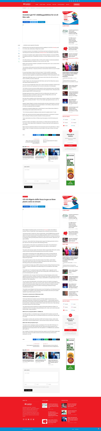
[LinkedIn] (19, 53)
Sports (67, 4)
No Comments (30, 19)
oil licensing (54, 47)
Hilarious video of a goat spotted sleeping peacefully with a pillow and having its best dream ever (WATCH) (32, 142)
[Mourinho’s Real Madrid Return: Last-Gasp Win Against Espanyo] (28, 152)
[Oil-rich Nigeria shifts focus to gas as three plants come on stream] (41, 218)
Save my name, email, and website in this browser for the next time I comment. (37, 183)
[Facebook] (19, 48)
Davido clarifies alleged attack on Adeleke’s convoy (73, 87)
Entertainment (61, 4)
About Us (23, 1)
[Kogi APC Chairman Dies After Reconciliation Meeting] (41, 152)
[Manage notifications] (98, 429)
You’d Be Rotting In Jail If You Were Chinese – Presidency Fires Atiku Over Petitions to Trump (73, 109)
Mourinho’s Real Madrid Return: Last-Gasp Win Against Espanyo (28, 157)
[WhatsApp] (19, 61)
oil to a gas (46, 229)
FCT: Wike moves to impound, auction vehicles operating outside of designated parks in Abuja (73, 40)
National (49, 4)
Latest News (42, 4)
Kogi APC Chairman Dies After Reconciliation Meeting (40, 157)
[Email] (19, 56)
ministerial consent (43, 52)
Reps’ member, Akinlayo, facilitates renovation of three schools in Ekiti (73, 48)
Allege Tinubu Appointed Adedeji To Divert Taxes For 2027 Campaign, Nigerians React (53, 158)
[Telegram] (19, 59)
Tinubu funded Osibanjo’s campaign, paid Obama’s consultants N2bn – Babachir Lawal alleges (73, 93)
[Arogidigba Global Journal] (27, 4)
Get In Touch (33, 1)
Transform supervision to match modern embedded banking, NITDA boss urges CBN (73, 31)
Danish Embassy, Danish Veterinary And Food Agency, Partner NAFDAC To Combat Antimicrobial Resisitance (70, 74)
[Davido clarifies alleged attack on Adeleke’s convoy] (65, 87)
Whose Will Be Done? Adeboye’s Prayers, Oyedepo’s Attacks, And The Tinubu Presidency (73, 101)
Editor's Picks (25, 196)
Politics (54, 4)
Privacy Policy (71, 149)
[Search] (79, 1)
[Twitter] (19, 51)
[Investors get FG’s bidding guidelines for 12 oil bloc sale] (41, 33)
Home (37, 4)
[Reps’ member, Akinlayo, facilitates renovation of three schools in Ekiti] (65, 48)
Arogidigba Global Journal (68, 262)
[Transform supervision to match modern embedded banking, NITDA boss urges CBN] (65, 31)
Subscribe (76, 4)
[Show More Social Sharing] (47, 22)
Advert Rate (28, 1)
